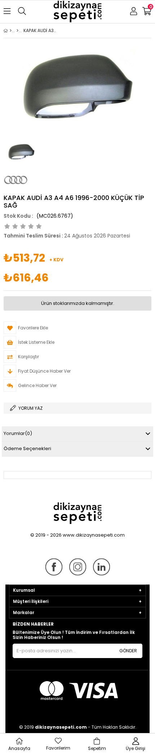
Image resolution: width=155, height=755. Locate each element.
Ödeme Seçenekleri (27, 448)
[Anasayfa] (11, 30)
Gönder (128, 651)
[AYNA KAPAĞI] (17, 30)
